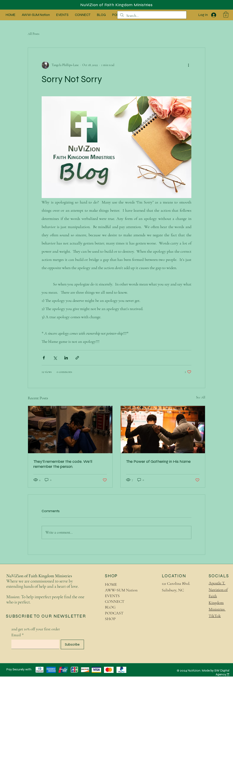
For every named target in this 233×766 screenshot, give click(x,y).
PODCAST (114, 613)
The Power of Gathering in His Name (158, 461)
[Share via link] (77, 358)
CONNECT (114, 601)
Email (17, 634)
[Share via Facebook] (44, 358)
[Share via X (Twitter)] (55, 358)
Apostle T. (217, 582)
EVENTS (112, 595)
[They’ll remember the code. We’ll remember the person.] (70, 429)
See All (200, 397)
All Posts (33, 34)
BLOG (110, 607)
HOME (111, 584)
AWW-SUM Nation (121, 590)
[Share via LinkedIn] (66, 358)
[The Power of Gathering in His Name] (163, 429)
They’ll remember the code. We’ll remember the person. (62, 464)
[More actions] (188, 65)
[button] (225, 14)
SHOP (110, 618)
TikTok (215, 615)
